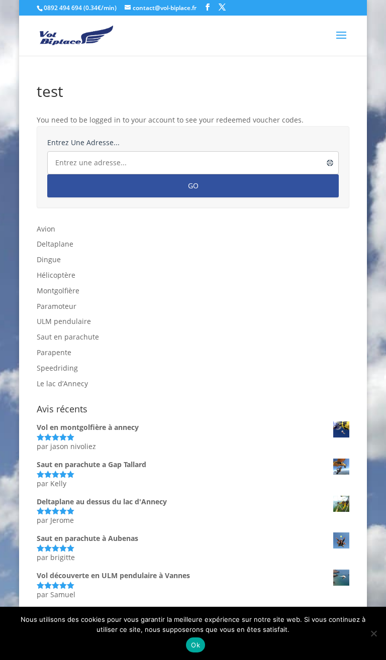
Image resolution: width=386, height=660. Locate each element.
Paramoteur (56, 306)
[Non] (373, 633)
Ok (195, 645)
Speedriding (57, 368)
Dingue (49, 259)
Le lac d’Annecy (62, 383)
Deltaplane (55, 244)
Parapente (54, 352)
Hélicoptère (56, 275)
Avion (46, 229)
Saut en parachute (68, 337)
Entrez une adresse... (83, 142)
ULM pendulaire (64, 321)
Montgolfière (58, 290)
